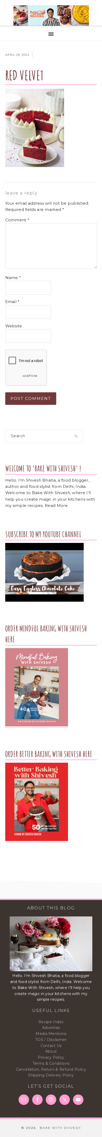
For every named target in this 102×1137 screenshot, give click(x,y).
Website (13, 325)
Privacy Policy (51, 1057)
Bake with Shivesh (51, 15)
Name (13, 277)
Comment (17, 219)
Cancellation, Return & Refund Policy (51, 1069)
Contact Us (51, 1045)
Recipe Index (51, 1022)
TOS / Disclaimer (51, 1039)
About (51, 1051)
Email (12, 301)
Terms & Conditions (51, 1063)
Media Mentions (51, 1033)
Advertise (51, 1027)
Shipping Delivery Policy (51, 1075)
